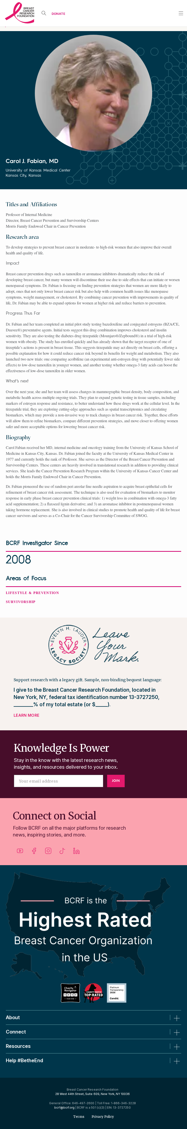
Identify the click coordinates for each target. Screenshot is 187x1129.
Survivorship (21, 602)
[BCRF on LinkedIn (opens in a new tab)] (76, 852)
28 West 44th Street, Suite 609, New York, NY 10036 (92, 1094)
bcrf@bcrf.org (64, 1107)
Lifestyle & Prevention (32, 593)
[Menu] (181, 13)
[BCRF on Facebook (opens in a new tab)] (34, 852)
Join (116, 781)
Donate (58, 14)
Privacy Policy (103, 1117)
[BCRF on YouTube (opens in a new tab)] (20, 852)
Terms (78, 1117)
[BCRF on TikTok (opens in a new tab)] (62, 852)
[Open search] (43, 13)
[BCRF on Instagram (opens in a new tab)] (48, 852)
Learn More (26, 715)
